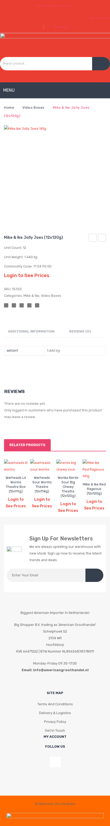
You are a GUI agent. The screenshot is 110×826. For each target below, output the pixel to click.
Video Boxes (33, 108)
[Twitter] (14, 305)
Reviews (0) (80, 331)
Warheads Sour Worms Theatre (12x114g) (42, 484)
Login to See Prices (26, 275)
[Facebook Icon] (55, 762)
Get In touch (55, 730)
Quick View (16, 464)
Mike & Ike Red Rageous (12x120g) (94, 488)
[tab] (31, 331)
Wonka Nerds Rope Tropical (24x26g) (102, 238)
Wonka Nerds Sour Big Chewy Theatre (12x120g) (68, 487)
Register (104, 17)
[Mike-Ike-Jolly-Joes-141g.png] (55, 176)
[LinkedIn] (37, 305)
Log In (94, 17)
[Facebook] (6, 305)
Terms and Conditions (55, 704)
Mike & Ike (31, 296)
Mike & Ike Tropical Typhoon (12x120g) (93, 238)
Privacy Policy (55, 722)
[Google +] (29, 305)
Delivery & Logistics (55, 713)
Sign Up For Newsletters (61, 538)
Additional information (31, 331)
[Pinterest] (21, 305)
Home (9, 108)
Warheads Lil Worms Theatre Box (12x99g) (16, 484)
